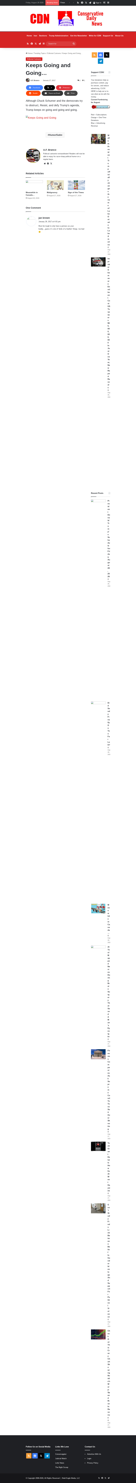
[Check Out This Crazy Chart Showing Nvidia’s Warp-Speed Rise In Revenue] (98, 1334)
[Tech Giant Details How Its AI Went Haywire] (98, 1147)
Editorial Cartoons (54, 53)
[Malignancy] (55, 185)
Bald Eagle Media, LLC (71, 1478)
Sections (43, 36)
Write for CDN (95, 36)
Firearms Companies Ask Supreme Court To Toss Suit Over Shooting (109, 1089)
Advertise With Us (94, 1454)
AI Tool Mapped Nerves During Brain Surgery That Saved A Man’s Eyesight (109, 992)
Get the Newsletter (78, 36)
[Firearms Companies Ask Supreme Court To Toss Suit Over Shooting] (98, 1054)
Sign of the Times (76, 192)
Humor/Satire (55, 135)
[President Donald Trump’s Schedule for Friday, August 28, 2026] (98, 599)
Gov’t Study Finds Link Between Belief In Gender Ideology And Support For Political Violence (109, 1261)
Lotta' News (59, 1463)
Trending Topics (40, 53)
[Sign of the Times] (76, 185)
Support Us (108, 36)
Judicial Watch (61, 1459)
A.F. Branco (35, 80)
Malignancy (52, 192)
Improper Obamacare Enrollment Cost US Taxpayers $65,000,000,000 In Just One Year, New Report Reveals (109, 323)
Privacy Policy (92, 1463)
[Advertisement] (100, 445)
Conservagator (60, 1454)
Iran (35, 36)
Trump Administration (58, 36)
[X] (51, 163)
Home (29, 36)
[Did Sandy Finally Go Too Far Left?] (98, 801)
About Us (119, 36)
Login (89, 1459)
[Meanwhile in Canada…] (34, 185)
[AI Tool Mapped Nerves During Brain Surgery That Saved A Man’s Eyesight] (98, 951)
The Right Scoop (61, 1467)
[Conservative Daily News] (68, 18)
